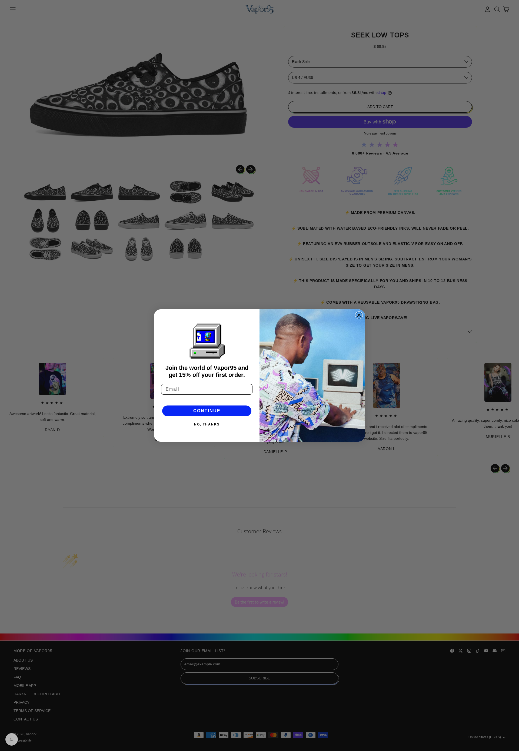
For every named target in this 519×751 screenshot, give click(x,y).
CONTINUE (207, 410)
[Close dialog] (359, 315)
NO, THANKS (207, 424)
